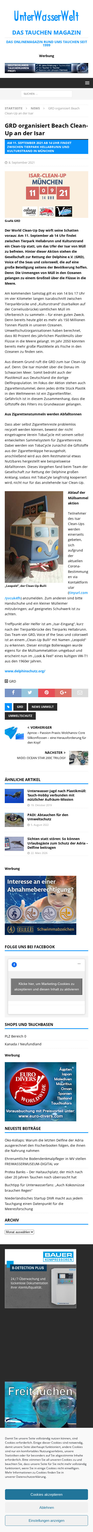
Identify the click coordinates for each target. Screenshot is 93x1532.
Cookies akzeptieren (46, 1494)
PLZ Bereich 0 (15, 1036)
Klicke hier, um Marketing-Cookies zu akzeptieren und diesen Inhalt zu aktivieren (46, 986)
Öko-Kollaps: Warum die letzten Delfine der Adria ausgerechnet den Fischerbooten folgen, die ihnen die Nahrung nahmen (45, 1145)
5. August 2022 (40, 825)
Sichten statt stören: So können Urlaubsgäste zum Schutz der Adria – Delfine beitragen (57, 842)
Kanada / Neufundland (23, 1044)
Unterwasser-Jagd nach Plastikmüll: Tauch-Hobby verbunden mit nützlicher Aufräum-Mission (56, 795)
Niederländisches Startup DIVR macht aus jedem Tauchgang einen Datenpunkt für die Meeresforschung (44, 1203)
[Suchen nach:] (46, 93)
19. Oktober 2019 (41, 805)
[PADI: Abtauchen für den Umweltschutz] (14, 820)
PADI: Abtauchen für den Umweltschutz (47, 817)
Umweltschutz (20, 716)
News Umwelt (43, 707)
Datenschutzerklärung (31, 1477)
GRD (20, 707)
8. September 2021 (22, 162)
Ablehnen (46, 1507)
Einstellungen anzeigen (46, 1521)
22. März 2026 (39, 853)
